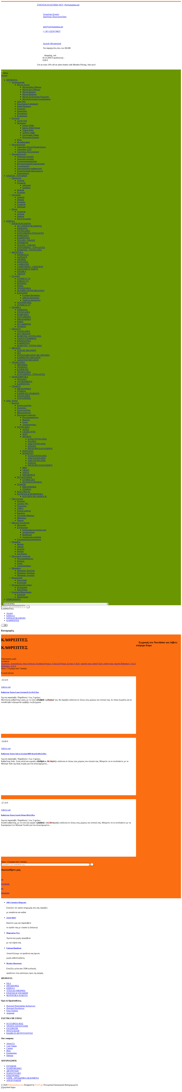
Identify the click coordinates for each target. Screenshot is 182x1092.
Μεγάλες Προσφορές (14, 963)
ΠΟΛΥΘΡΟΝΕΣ (24, 302)
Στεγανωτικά (22, 527)
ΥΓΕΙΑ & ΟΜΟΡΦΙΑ (15, 990)
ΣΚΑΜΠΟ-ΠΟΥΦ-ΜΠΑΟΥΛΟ (31, 290)
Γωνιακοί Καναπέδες (31, 295)
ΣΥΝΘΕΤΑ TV (24, 278)
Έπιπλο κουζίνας (24, 405)
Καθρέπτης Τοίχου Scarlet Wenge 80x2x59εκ (18, 815)
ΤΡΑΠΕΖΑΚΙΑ (24, 288)
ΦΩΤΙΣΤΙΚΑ (17, 252)
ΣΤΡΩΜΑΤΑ (22, 243)
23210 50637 (11, 918)
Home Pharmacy (24, 106)
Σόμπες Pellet (28, 125)
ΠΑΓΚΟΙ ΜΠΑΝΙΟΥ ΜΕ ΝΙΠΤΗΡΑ (33, 355)
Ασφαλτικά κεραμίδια (31, 537)
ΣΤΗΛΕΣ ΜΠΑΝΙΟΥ (26, 350)
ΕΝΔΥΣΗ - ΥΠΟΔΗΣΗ (16, 176)
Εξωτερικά (21, 582)
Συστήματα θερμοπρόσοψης (29, 539)
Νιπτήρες (21, 501)
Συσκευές (21, 109)
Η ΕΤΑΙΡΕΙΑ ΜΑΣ (14, 1023)
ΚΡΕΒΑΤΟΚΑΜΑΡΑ (21, 223)
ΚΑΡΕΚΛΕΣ (23, 369)
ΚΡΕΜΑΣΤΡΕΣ (24, 341)
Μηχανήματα (22, 597)
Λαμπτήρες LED (24, 149)
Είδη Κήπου (22, 590)
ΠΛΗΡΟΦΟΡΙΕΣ (14, 1068)
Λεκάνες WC (22, 503)
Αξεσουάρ (16, 195)
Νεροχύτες (21, 408)
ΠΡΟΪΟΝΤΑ (11, 80)
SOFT (25, 434)
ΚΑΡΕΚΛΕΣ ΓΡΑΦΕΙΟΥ (28, 393)
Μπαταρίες (16, 568)
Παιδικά (20, 190)
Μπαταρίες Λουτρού (25, 575)
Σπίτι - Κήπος (12, 401)
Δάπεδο (20, 547)
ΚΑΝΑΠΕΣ (22, 293)
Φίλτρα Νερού (23, 85)
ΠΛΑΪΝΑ (32, 441)
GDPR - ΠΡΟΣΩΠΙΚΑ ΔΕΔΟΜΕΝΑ (22, 1078)
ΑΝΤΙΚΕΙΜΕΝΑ (24, 381)
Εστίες (25, 422)
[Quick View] (2, 682)
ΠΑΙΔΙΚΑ (21, 271)
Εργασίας (21, 192)
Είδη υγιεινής (17, 499)
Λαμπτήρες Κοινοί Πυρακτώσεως (31, 147)
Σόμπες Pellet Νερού (31, 128)
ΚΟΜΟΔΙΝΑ (23, 235)
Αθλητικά (26, 185)
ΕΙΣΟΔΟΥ (16, 329)
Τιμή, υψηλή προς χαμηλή (109, 664)
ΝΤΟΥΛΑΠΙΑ (23, 427)
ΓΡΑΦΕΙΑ (21, 326)
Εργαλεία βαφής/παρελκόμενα (30, 171)
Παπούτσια (16, 178)
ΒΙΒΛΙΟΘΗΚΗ (24, 319)
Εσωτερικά (22, 580)
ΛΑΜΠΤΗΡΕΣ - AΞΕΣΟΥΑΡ (30, 267)
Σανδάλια (26, 188)
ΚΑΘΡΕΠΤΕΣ (23, 238)
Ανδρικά (20, 180)
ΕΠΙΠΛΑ (10, 221)
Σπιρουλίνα (22, 111)
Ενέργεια (15, 118)
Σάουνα (20, 520)
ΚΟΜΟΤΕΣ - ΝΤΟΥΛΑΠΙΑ (29, 250)
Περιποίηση (22, 113)
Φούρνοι (26, 420)
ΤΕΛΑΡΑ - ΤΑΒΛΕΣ (26, 245)
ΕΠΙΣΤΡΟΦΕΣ (12, 1075)
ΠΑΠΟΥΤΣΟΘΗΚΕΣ (26, 338)
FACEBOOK (12, 1028)
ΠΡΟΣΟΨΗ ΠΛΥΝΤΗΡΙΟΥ (40, 448)
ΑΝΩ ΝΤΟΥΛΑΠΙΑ (37, 444)
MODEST (26, 436)
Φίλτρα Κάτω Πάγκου (31, 87)
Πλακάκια (16, 542)
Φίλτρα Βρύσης (29, 92)
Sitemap (9, 1055)
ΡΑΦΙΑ (20, 286)
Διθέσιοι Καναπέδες (30, 298)
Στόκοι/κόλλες (23, 173)
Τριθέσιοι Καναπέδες (31, 300)
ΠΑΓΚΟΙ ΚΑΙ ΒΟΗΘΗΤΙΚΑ (30, 494)
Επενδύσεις (22, 554)
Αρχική (4, 75)
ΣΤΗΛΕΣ (32, 446)
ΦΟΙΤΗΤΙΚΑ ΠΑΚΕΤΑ (17, 995)
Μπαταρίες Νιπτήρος (26, 573)
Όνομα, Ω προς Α (68, 664)
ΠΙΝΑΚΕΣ (22, 379)
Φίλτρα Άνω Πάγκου (31, 89)
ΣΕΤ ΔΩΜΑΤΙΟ (24, 324)
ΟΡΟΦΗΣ (21, 259)
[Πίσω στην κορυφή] (2, 1090)
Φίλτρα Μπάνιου (29, 94)
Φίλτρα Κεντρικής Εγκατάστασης (36, 99)
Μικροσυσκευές (24, 413)
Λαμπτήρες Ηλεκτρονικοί (28, 152)
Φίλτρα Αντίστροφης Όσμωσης (35, 97)
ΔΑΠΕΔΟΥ (22, 257)
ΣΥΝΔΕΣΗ (11, 1066)
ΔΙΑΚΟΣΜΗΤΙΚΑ (20, 377)
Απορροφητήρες (29, 424)
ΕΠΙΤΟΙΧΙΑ (22, 262)
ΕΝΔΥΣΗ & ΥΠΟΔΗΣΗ (17, 993)
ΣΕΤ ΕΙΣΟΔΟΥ (24, 334)
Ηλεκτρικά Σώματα (30, 137)
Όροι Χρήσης (12, 1011)
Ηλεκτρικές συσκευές (26, 415)
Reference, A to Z (128, 664)
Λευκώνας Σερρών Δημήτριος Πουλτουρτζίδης (54, 15)
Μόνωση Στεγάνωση (20, 523)
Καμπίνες (21, 513)
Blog (8, 1051)
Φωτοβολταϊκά (23, 142)
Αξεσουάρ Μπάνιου (25, 515)
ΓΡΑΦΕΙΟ (16, 386)
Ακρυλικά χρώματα (25, 159)
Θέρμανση (21, 123)
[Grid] (2, 654)
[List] (2, 656)
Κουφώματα (17, 578)
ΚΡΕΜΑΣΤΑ (23, 255)
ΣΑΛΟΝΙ (16, 276)
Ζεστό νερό (22, 121)
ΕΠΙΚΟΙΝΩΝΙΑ (13, 599)
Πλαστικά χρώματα (25, 156)
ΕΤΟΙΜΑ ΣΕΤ (28, 480)
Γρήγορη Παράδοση (13, 948)
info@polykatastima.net (53, 27)
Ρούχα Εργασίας (24, 219)
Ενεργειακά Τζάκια (30, 135)
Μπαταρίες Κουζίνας (26, 570)
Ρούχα (14, 209)
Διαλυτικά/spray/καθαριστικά (29, 168)
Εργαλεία (21, 594)
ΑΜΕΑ (20, 508)
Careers (9, 1048)
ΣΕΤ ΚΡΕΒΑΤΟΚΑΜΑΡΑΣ (29, 226)
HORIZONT (28, 453)
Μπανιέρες (21, 518)
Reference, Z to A (8, 666)
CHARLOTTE (28, 432)
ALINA (25, 429)
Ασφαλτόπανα (28, 532)
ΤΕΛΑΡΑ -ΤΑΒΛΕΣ (26, 240)
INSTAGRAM (12, 1031)
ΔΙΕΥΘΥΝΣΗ (12, 1071)
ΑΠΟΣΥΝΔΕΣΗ (13, 1080)
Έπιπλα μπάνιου (24, 511)
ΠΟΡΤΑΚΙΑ (27, 451)
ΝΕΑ (8, 983)
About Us (10, 1043)
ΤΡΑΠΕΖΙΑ (22, 367)
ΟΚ (4, 625)
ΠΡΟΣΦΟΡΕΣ (12, 986)
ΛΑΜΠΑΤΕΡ (23, 264)
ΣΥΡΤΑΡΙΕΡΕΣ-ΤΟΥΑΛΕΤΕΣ (30, 233)
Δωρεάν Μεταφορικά (52, 43)
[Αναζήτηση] (28, 606)
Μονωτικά (21, 525)
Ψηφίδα (20, 551)
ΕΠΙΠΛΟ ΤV (23, 281)
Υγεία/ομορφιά (18, 82)
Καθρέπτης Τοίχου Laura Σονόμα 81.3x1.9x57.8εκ (20, 692)
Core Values (11, 1046)
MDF (24, 468)
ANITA (25, 472)
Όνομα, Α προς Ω (52, 664)
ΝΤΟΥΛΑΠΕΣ (23, 231)
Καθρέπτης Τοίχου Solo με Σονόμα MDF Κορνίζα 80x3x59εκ (23, 754)
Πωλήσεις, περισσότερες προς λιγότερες (18, 664)
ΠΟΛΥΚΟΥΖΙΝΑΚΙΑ (32, 482)
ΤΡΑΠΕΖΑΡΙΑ (18, 362)
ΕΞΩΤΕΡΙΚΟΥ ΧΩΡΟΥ (27, 269)
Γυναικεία (21, 183)
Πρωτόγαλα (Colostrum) (27, 104)
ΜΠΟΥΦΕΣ (22, 365)
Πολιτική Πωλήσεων (15, 1008)
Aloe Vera (21, 101)
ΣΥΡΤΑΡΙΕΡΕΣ (24, 317)
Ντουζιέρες (22, 506)
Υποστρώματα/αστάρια (27, 161)
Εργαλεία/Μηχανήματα (21, 592)
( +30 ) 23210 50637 (51, 31)
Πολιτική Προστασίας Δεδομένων (20, 1006)
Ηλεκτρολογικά (18, 144)
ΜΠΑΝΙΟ (16, 348)
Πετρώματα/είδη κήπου (22, 585)
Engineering (11, 1053)
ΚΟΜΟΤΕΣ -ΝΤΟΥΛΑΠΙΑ (29, 336)
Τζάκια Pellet (27, 130)
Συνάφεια (40, 664)
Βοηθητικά (27, 535)
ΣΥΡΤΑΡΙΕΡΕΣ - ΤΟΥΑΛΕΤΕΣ (31, 247)
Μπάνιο (20, 544)
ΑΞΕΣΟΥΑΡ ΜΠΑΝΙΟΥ (28, 360)
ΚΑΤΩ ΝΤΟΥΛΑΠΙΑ (37, 439)
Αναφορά (10, 1013)
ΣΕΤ (19, 353)
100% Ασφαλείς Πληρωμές (16, 902)
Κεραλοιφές (22, 116)
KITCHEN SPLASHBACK (34, 496)
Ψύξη (19, 140)
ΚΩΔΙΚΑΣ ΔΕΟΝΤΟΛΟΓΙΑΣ (19, 1033)
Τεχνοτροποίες (23, 166)
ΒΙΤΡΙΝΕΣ (22, 283)
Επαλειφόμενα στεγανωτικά (34, 530)
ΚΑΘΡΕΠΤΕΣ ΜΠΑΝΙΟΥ (29, 357)
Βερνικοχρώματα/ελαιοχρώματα (31, 164)
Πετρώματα (22, 587)
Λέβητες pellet (28, 132)
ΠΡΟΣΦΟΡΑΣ (28, 475)
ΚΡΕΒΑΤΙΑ (22, 228)
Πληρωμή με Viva (13, 933)
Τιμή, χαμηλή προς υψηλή (87, 664)
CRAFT (25, 470)
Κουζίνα (15, 403)
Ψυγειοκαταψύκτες (30, 417)
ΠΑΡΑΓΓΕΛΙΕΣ (13, 1073)
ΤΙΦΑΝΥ (21, 274)
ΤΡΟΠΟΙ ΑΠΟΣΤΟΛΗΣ (17, 1026)
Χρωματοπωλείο (19, 154)
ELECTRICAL (23, 491)
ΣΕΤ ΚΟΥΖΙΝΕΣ (24, 477)
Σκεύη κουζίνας (23, 410)
